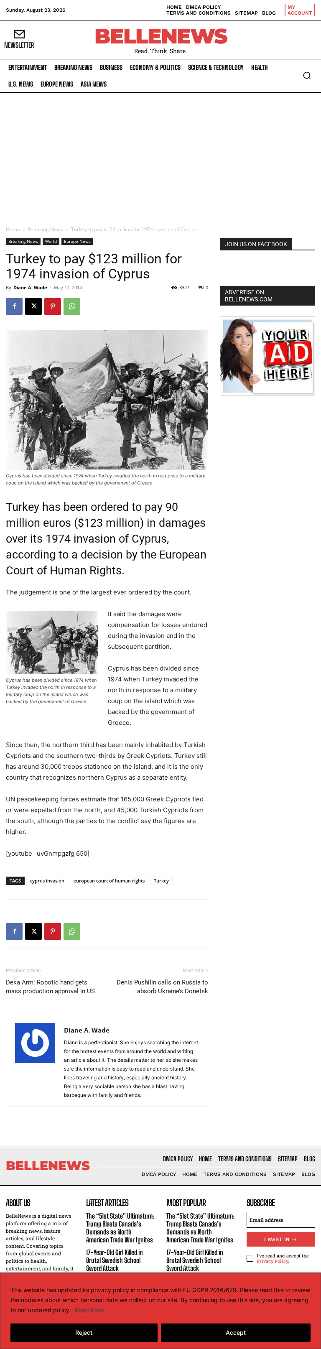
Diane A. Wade (30, 287)
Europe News (77, 241)
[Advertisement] (160, 155)
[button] (306, 75)
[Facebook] (14, 306)
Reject (83, 1332)
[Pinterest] (52, 306)
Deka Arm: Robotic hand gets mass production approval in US (50, 987)
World (51, 241)
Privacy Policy (272, 1261)
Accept (236, 1332)
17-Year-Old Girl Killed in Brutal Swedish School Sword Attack (114, 1260)
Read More (89, 1309)
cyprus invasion (47, 880)
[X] (33, 306)
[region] (160, 1310)
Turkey (161, 880)
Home (13, 229)
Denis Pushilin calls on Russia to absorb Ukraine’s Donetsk (162, 987)
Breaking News (45, 229)
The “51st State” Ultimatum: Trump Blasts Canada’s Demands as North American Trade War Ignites (120, 1228)
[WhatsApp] (72, 306)
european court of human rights (109, 880)
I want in (277, 1239)
